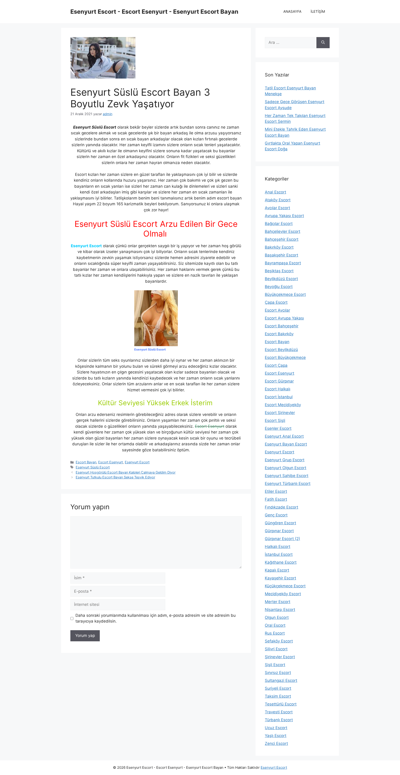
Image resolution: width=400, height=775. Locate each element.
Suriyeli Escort (278, 688)
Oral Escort (275, 625)
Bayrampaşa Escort (283, 263)
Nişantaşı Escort (280, 609)
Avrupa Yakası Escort (284, 215)
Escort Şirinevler (280, 412)
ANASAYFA (292, 11)
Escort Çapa (276, 365)
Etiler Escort (276, 491)
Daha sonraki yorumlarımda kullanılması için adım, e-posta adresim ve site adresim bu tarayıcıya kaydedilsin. (155, 618)
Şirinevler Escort (280, 657)
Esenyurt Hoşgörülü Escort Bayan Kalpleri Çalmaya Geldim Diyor (125, 472)
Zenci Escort (276, 743)
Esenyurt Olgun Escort (285, 467)
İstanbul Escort (279, 554)
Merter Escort (277, 601)
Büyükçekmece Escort (285, 294)
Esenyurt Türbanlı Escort (287, 483)
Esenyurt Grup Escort (284, 460)
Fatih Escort (276, 499)
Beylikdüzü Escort (281, 278)
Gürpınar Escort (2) (282, 538)
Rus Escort (275, 633)
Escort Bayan (86, 462)
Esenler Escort (278, 428)
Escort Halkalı (277, 389)
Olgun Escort (277, 617)
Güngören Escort (280, 523)
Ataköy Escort (278, 200)
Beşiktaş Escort (279, 271)
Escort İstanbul (279, 397)
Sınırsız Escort (278, 672)
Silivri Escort (276, 649)
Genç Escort (276, 515)
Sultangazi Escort (281, 680)
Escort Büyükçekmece (285, 357)
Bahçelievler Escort (282, 231)
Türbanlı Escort (279, 720)
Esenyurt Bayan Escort (286, 444)
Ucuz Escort (276, 727)
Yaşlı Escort (275, 735)
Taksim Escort (278, 696)
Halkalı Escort (277, 546)
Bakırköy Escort (279, 247)
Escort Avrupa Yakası (284, 318)
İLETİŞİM (318, 11)
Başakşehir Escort (281, 255)
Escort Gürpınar (279, 381)
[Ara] (323, 42)
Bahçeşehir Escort (281, 239)
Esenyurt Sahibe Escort (286, 475)
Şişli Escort (275, 664)
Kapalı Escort (277, 570)
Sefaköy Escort (279, 641)
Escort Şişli (275, 420)
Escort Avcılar (277, 310)
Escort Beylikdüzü (281, 349)
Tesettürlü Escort (281, 704)
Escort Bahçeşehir (281, 326)
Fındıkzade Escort (281, 507)
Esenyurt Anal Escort (284, 436)
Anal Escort (275, 192)
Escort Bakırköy (279, 334)
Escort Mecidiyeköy (283, 404)
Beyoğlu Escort (279, 286)
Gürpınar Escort (279, 530)
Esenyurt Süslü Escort (93, 467)
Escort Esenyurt (110, 462)
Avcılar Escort (277, 208)
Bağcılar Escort (279, 223)
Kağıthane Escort (281, 562)
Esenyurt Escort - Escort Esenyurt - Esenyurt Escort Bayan (154, 11)
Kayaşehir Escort (280, 578)
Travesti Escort (279, 712)
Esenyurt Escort (137, 462)
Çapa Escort (276, 302)
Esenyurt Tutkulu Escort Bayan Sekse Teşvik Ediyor (115, 477)
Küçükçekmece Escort (285, 586)
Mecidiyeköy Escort (283, 594)
